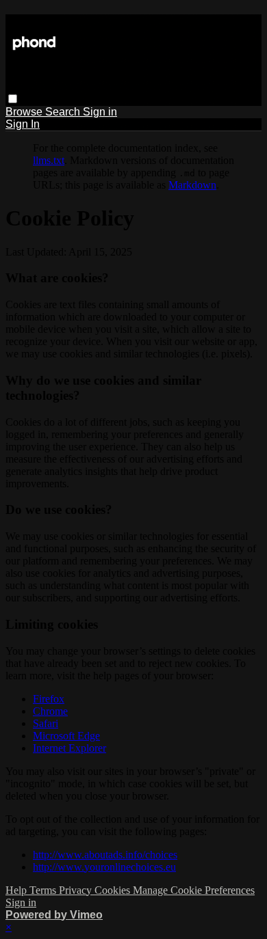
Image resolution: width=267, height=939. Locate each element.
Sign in (100, 112)
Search (64, 112)
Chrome (50, 711)
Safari (45, 723)
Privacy (76, 890)
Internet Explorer (69, 748)
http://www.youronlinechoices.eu (104, 867)
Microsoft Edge (66, 735)
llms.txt (48, 160)
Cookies (113, 890)
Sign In (22, 124)
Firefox (48, 699)
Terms (44, 890)
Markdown (192, 185)
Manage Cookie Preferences (194, 890)
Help (17, 890)
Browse (25, 112)
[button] (12, 98)
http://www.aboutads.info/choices (105, 854)
